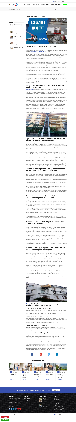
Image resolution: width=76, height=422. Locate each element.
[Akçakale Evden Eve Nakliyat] (11, 32)
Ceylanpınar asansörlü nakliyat (37, 51)
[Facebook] (32, 354)
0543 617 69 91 (57, 1)
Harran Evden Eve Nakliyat (49, 375)
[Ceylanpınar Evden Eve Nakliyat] (11, 48)
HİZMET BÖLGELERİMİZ (44, 4)
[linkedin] (57, 354)
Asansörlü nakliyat (29, 89)
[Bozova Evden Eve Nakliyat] (11, 43)
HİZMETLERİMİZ (36, 4)
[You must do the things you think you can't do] (40, 400)
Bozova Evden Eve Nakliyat (13, 375)
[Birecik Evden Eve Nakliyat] (11, 37)
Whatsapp (5, 419)
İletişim (25, 401)
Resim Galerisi (27, 398)
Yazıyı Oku (12, 379)
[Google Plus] (41, 354)
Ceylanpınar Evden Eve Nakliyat (25, 376)
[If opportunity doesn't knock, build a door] (14, 367)
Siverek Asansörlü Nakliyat (60, 376)
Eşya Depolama (27, 400)
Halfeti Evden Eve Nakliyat (37, 375)
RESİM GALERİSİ (54, 4)
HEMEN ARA (56, 390)
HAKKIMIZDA (28, 4)
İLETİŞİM (59, 4)
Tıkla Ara (5, 417)
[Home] (52, 9)
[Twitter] (49, 354)
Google (28, 304)
